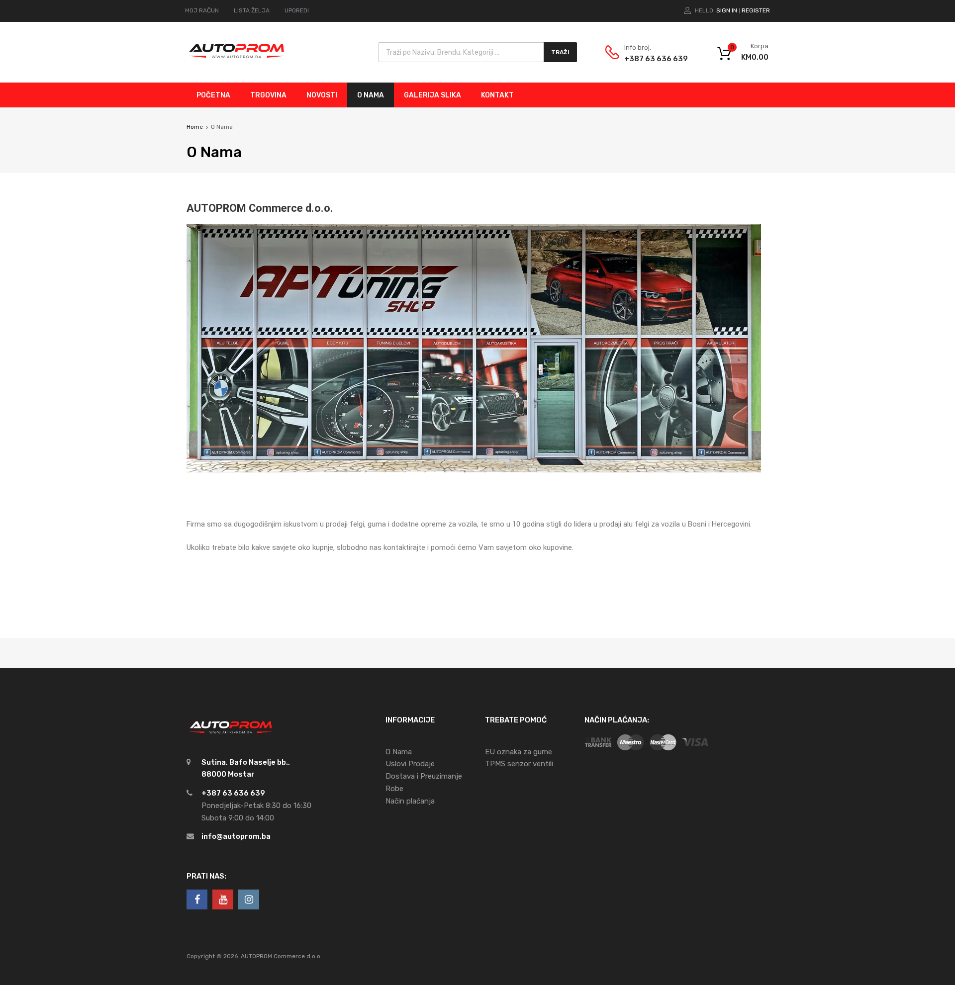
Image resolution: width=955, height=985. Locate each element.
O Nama (398, 751)
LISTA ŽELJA (252, 10)
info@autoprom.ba (236, 836)
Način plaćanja (410, 801)
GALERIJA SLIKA (432, 95)
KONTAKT (497, 95)
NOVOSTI (321, 95)
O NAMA (370, 95)
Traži (560, 52)
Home (195, 126)
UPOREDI (297, 10)
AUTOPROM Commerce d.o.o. (281, 956)
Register (756, 10)
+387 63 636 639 (648, 58)
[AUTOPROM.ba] (236, 60)
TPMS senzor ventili (519, 763)
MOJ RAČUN (202, 10)
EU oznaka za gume (518, 751)
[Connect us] (197, 899)
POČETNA (213, 95)
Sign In (726, 10)
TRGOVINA (268, 95)
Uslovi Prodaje (410, 763)
